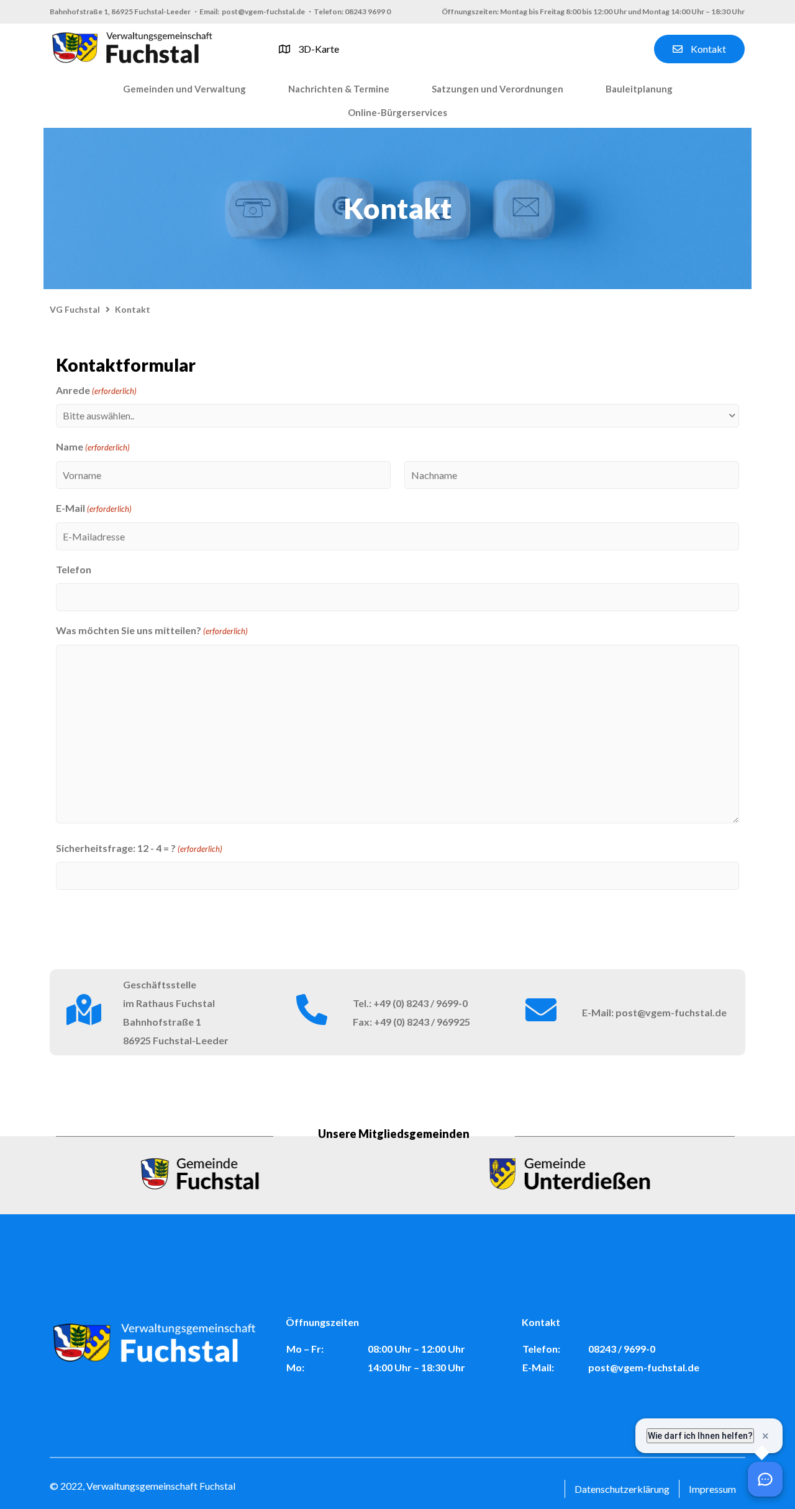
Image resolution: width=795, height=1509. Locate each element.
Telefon (73, 569)
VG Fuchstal (75, 309)
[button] (184, 89)
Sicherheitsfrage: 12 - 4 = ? (139, 848)
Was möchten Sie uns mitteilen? (152, 630)
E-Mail (94, 508)
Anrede (96, 390)
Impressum (712, 1489)
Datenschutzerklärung (622, 1489)
